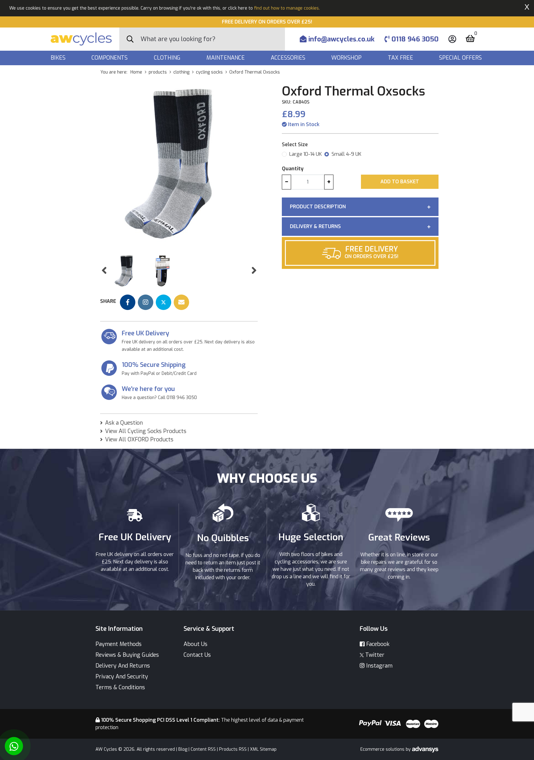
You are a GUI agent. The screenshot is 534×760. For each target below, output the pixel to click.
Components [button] (110, 58)
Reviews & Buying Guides (127, 655)
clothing (181, 72)
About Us (195, 644)
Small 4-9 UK (346, 154)
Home (136, 72)
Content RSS (203, 749)
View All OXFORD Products (139, 439)
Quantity (292, 168)
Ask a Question (124, 423)
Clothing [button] (168, 58)
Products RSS (233, 749)
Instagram (378, 665)
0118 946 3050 (414, 39)
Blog (182, 749)
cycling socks (209, 72)
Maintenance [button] (226, 58)
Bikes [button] (59, 58)
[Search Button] (130, 39)
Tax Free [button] (401, 58)
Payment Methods (118, 644)
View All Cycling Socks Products (145, 431)
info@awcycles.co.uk (341, 39)
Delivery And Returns (122, 665)
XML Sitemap (263, 749)
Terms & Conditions (120, 687)
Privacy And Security (121, 676)
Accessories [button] (289, 58)
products (158, 72)
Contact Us (197, 655)
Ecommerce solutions (383, 749)
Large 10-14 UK (305, 154)
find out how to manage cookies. (287, 8)
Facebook (377, 644)
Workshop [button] (347, 58)
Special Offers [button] (461, 58)
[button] (104, 271)
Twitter (374, 655)
